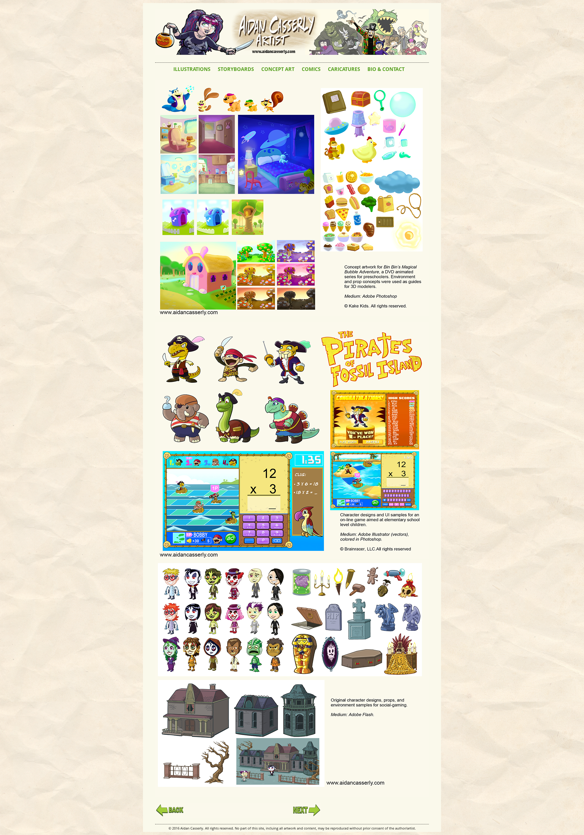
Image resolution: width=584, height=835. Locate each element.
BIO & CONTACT (386, 69)
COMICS (311, 69)
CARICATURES (344, 69)
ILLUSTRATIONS (191, 69)
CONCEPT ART (277, 69)
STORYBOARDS (236, 69)
